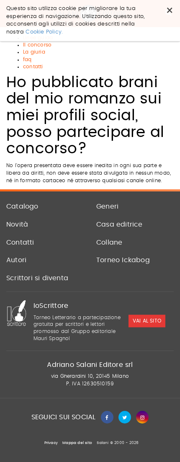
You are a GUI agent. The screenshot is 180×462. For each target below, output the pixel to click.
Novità (17, 224)
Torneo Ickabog (123, 260)
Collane (109, 242)
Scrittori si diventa (37, 278)
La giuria (34, 51)
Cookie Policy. (44, 32)
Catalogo (22, 206)
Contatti (20, 242)
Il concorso (37, 44)
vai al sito (147, 321)
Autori (16, 260)
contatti (33, 66)
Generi (107, 206)
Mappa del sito (77, 443)
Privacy (51, 443)
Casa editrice (119, 224)
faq (27, 59)
